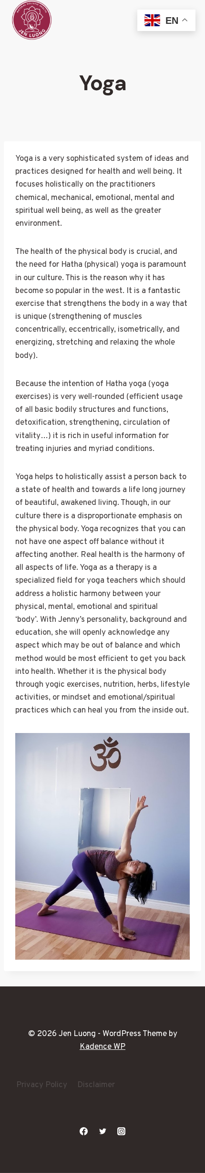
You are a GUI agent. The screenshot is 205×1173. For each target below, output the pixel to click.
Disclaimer (96, 1085)
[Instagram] (121, 1131)
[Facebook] (84, 1131)
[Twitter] (102, 1131)
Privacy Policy (41, 1085)
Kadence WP (102, 1047)
